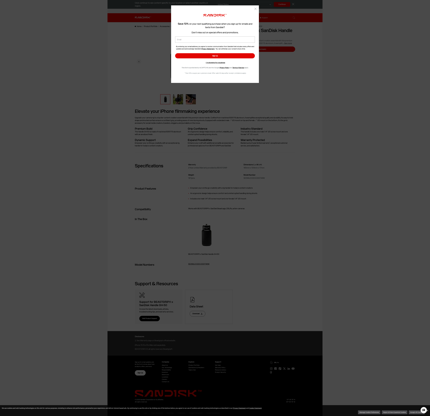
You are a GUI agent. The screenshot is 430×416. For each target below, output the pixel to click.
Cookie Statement (255, 408)
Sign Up (215, 56)
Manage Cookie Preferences (369, 412)
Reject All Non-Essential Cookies (394, 412)
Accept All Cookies (416, 412)
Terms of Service (238, 68)
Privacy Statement (239, 408)
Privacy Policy (224, 68)
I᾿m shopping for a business (215, 63)
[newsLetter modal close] (255, 9)
